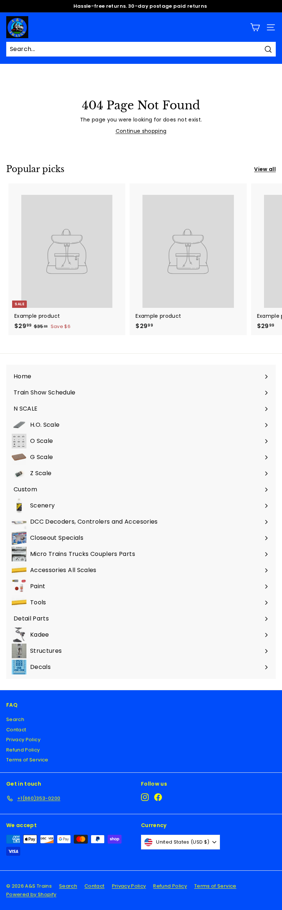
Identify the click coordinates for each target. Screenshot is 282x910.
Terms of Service (27, 759)
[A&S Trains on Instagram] (145, 797)
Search (15, 719)
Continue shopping (141, 131)
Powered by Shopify (31, 894)
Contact (16, 729)
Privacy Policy (23, 739)
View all (265, 169)
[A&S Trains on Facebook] (158, 797)
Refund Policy (23, 749)
